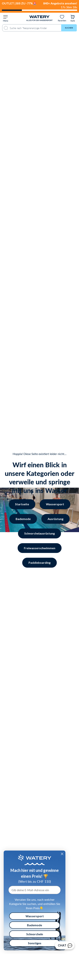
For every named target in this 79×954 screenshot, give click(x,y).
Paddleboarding (39, 562)
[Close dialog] (62, 854)
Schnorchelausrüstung (39, 533)
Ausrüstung (55, 519)
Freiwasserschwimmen (39, 548)
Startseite (22, 504)
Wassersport (55, 504)
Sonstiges (34, 943)
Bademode (23, 519)
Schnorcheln (34, 934)
